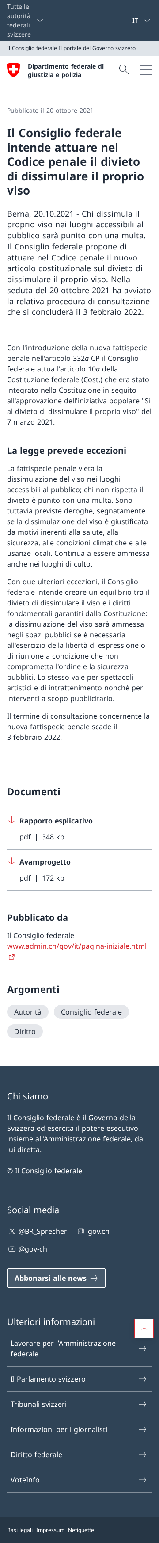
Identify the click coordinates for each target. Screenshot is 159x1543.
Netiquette (81, 1530)
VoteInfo (25, 1480)
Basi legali (20, 1530)
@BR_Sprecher (43, 1231)
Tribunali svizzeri (39, 1404)
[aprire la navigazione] (145, 70)
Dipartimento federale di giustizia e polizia (66, 70)
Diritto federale (36, 1454)
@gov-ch (33, 1249)
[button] (144, 1328)
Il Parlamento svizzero (48, 1379)
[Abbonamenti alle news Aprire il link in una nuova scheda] (128, 20)
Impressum (50, 1530)
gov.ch (98, 1231)
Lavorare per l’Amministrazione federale (63, 1348)
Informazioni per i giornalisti (59, 1429)
